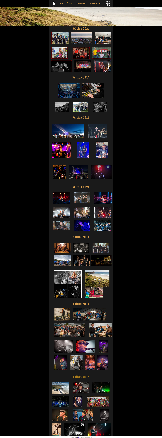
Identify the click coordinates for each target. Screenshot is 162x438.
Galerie (70, 3)
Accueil (61, 3)
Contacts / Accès (95, 3)
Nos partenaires (81, 3)
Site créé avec (73, 437)
